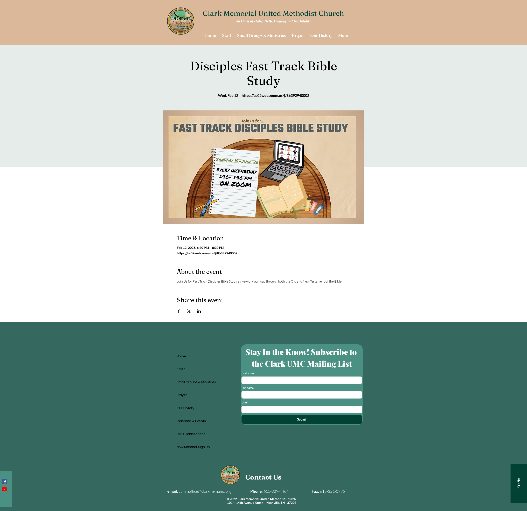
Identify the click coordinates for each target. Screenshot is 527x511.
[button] (519, 483)
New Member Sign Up (193, 447)
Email (244, 402)
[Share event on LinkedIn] (199, 311)
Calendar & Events (191, 421)
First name (247, 373)
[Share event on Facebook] (179, 311)
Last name (247, 387)
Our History (185, 408)
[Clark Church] (4, 489)
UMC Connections (191, 434)
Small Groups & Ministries (196, 382)
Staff (181, 369)
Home (181, 356)
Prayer (182, 395)
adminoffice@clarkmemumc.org (205, 491)
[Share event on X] (189, 311)
